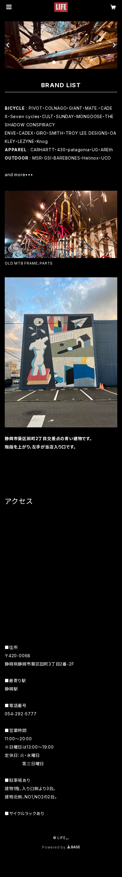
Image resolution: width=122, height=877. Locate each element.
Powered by (54, 847)
